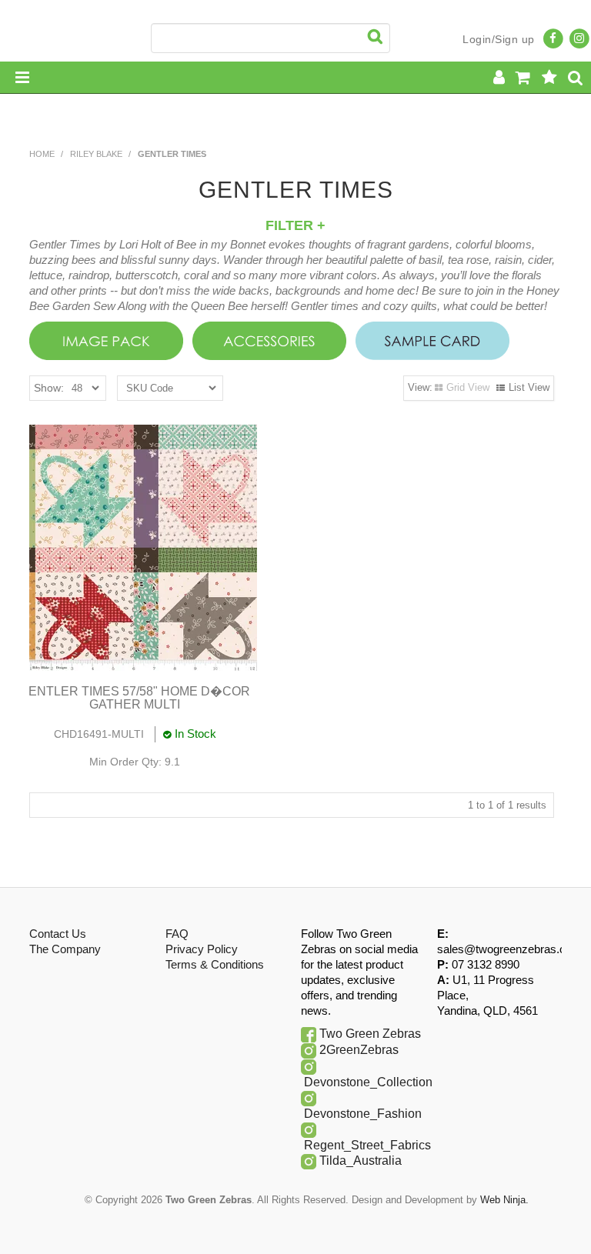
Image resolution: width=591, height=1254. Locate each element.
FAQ (177, 933)
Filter (291, 225)
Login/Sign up (498, 39)
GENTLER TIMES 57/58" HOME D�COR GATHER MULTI (134, 698)
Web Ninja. (504, 1200)
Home (42, 153)
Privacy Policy (201, 949)
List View (529, 387)
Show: (49, 388)
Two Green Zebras (370, 1033)
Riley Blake (96, 153)
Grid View (467, 387)
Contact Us (57, 933)
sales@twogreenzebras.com (509, 949)
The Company (65, 949)
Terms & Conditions (214, 964)
